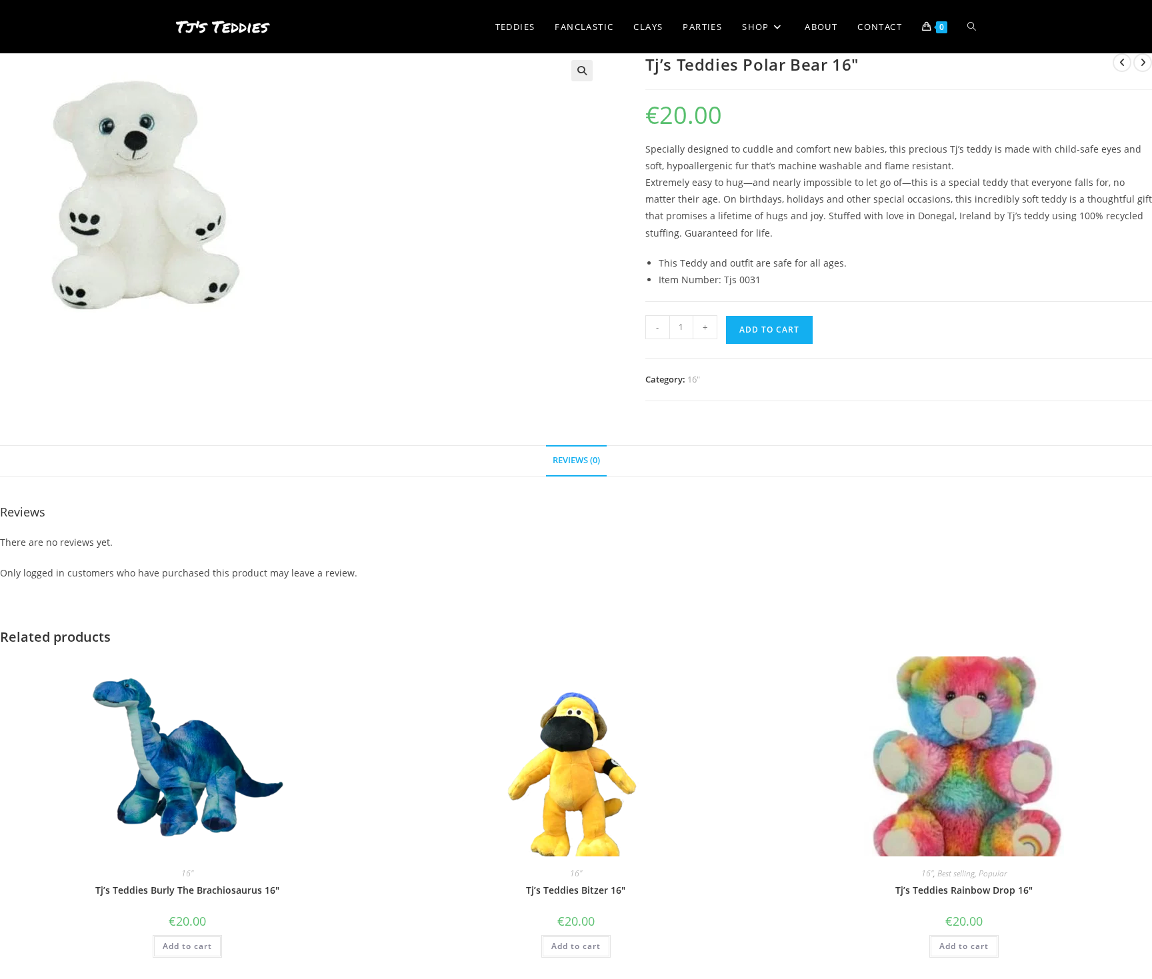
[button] (582, 70)
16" (693, 379)
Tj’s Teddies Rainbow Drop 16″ (964, 890)
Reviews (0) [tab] (576, 460)
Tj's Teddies (222, 26)
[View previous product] (1122, 62)
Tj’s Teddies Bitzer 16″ (575, 890)
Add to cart (769, 329)
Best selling (956, 873)
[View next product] (1142, 62)
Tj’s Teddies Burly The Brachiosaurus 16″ (187, 890)
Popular (993, 873)
